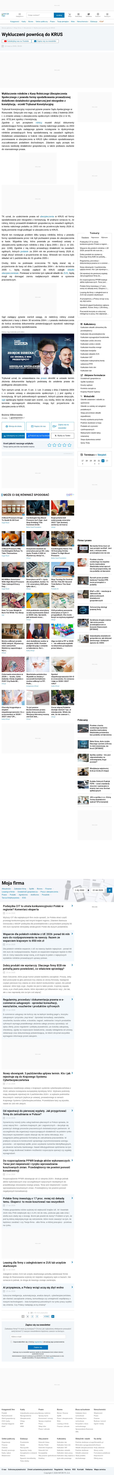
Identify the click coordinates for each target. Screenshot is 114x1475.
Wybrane (104, 237)
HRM (22, 1426)
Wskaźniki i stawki (82, 1439)
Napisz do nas (40, 426)
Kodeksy (42, 1458)
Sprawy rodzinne (44, 1413)
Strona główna (7, 28)
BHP (21, 1424)
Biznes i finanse (62, 1413)
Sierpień (102, 454)
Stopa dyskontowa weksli (91, 439)
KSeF (102, 21)
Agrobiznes (23, 895)
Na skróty (97, 1439)
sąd (3, 400)
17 (83, 461)
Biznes (30, 21)
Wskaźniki (89, 396)
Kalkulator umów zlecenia (91, 341)
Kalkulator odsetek (63, 1450)
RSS (74, 1469)
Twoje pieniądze (63, 21)
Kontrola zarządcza (88, 388)
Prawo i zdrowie (44, 1429)
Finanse (48, 889)
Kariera (68, 1469)
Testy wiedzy (24, 1461)
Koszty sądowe (87, 385)
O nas (4, 1469)
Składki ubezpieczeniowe (84, 1447)
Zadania (4, 1447)
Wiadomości (98, 1413)
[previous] (23, 1316)
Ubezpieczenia (25, 1418)
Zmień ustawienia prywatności (40, 1469)
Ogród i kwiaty (99, 1424)
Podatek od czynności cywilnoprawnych (89, 427)
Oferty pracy (98, 1458)
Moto (73, 21)
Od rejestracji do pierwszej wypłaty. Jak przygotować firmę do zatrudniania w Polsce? (94, 275)
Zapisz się (38, 1347)
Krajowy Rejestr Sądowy (90, 392)
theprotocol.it (98, 1455)
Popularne (85, 237)
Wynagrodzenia (25, 1416)
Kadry (24, 21)
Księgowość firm (8, 1409)
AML (77, 1432)
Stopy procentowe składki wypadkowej (91, 414)
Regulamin (58, 1469)
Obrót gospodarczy (8, 1418)
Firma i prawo (85, 540)
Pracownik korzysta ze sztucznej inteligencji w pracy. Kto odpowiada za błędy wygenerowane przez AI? (94, 313)
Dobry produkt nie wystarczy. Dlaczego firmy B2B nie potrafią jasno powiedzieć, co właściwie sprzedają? (92, 256)
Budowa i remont (100, 1421)
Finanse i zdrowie (63, 1426)
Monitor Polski (43, 1445)
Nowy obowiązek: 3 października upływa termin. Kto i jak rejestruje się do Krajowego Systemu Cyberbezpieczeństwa (94, 268)
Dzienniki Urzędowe (45, 1447)
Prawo (52, 21)
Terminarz (89, 454)
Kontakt (80, 1469)
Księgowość (14, 21)
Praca (41, 1424)
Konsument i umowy (46, 1418)
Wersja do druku (15, 426)
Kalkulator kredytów (88, 351)
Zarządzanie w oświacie (28, 1453)
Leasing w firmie (8, 892)
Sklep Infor (42, 1426)
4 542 (46, 1316)
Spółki (31, 889)
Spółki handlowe (87, 382)
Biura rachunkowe (82, 1409)
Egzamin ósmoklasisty (28, 1458)
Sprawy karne (43, 1416)
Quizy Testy (85, 443)
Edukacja (93, 21)
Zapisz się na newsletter (63, 426)
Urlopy (22, 1421)
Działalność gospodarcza (91, 378)
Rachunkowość (7, 1416)
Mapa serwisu (100, 1469)
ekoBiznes (35, 895)
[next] (52, 1316)
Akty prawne (43, 1439)
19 (91, 461)
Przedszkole (24, 1442)
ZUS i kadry (6, 1421)
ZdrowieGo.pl (98, 1442)
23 (107, 461)
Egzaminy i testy (26, 1450)
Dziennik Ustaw (44, 1442)
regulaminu (38, 1342)
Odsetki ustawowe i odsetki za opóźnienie (92, 401)
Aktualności (27, 28)
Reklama (89, 1469)
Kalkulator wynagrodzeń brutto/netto (95, 337)
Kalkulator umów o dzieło (91, 344)
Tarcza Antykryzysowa (10, 898)
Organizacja (6, 1442)
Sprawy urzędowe (45, 1421)
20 (95, 461)
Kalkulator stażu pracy (65, 1453)
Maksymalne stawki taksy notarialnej (91, 434)
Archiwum (97, 1445)
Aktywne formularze (94, 375)
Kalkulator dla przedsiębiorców (93, 334)
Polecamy (83, 719)
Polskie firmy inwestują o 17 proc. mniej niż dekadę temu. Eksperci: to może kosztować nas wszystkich (94, 287)
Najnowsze (95, 237)
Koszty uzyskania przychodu (92, 419)
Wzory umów (98, 1450)
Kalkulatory (90, 324)
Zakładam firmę (20, 889)
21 (99, 461)
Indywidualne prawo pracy (29, 1413)
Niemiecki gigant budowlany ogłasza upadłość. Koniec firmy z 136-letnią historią (94, 306)
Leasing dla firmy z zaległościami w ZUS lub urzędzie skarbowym (94, 294)
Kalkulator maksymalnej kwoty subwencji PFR (93, 362)
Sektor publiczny (42, 21)
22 (103, 461)
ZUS (66, 273)
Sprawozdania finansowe (84, 1429)
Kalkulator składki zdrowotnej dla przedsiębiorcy (94, 329)
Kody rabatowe (99, 1447)
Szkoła (22, 1445)
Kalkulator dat (86, 371)
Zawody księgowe (8, 1424)
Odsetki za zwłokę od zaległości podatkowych (93, 407)
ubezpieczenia (47, 216)
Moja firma (17, 28)
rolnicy (39, 122)
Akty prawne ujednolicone (48, 1455)
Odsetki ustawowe (81, 1453)
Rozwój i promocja (8, 1450)
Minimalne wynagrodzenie (84, 1445)
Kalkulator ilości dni (88, 367)
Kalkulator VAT (86, 357)
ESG (24, 898)
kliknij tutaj (50, 1358)
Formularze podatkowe (102, 1453)
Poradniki (45, 895)
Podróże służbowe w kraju (91, 423)
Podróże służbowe (81, 1450)
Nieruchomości (82, 21)
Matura (22, 1455)
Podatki (13, 895)
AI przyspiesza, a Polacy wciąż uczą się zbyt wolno (94, 300)
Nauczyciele (24, 1447)
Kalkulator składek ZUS (90, 354)
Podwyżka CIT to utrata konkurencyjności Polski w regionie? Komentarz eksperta (94, 243)
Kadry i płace (6, 1453)
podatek (24, 251)
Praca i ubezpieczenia (49, 892)
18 (87, 461)
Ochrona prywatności (17, 1469)
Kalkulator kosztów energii (91, 347)
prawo (44, 378)
